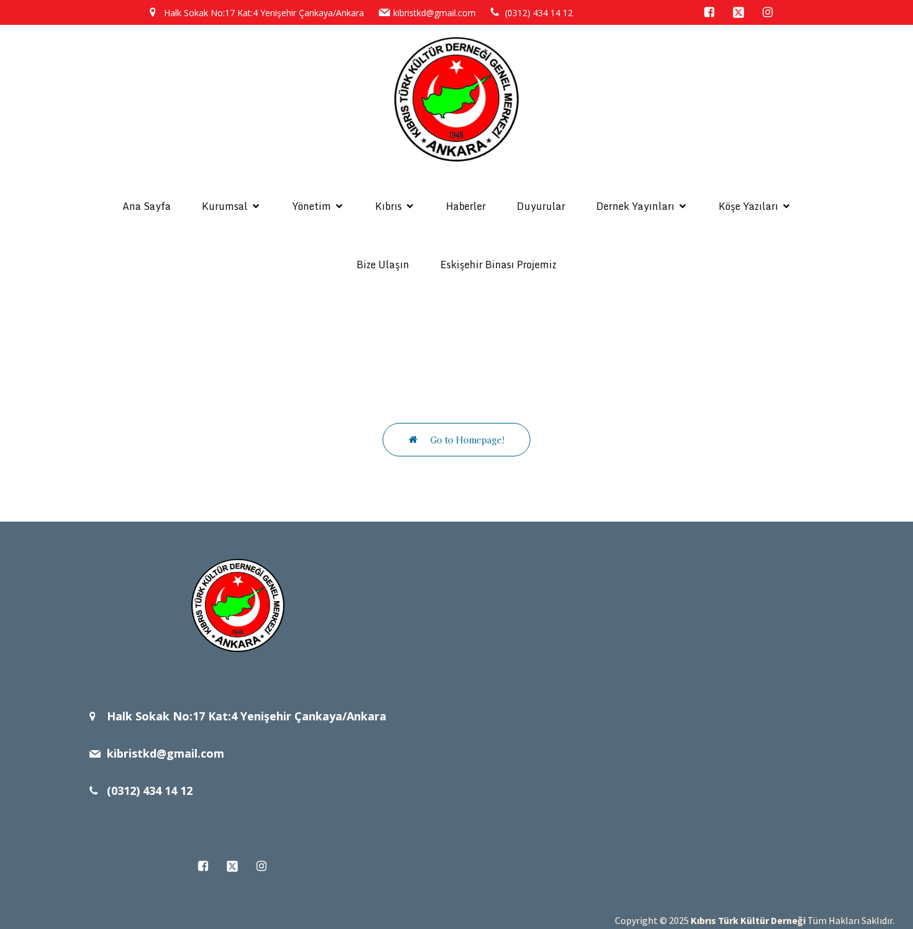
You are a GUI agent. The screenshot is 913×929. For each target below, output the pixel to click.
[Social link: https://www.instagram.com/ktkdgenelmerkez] (773, 12)
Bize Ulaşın (383, 264)
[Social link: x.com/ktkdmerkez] (743, 12)
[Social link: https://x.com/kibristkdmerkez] (237, 866)
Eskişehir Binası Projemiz (498, 264)
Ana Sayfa (146, 206)
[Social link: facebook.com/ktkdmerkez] (714, 12)
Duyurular (541, 206)
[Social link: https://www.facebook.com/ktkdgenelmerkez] (208, 866)
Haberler (466, 206)
